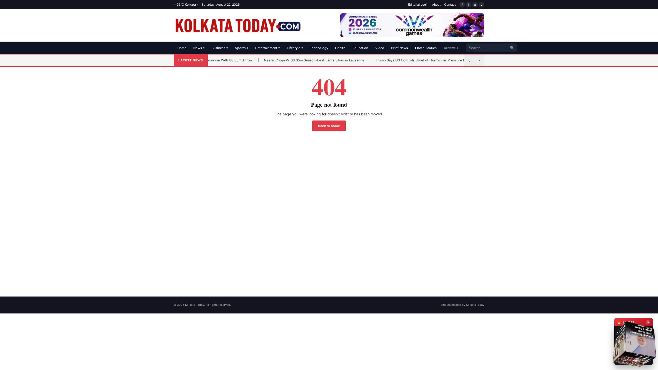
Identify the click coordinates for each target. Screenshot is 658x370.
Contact (450, 4)
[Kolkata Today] (239, 25)
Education (360, 48)
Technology (319, 48)
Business (220, 48)
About (436, 4)
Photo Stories (426, 48)
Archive (451, 48)
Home (182, 48)
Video (380, 48)
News (199, 48)
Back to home (329, 126)
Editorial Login (418, 4)
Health (340, 48)
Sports (241, 48)
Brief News (399, 48)
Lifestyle (295, 48)
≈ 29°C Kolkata (186, 4)
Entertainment (267, 48)
